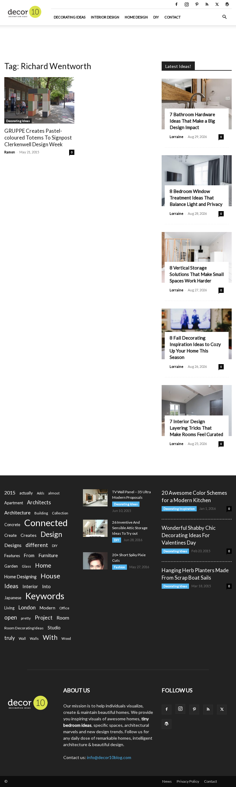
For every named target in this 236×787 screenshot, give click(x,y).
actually (26, 492)
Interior (30, 586)
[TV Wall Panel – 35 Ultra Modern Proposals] (95, 497)
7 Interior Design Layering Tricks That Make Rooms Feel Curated (196, 428)
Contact (172, 17)
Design (51, 534)
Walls (34, 638)
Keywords (44, 596)
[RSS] (206, 4)
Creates (29, 535)
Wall (22, 638)
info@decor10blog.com (109, 757)
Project (44, 617)
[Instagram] (186, 4)
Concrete (12, 524)
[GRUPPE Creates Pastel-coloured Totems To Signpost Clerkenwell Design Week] (39, 100)
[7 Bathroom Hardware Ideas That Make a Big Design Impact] (197, 104)
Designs (13, 545)
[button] (224, 17)
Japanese (12, 597)
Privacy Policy (188, 781)
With (50, 637)
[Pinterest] (196, 4)
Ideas (11, 586)
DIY (156, 17)
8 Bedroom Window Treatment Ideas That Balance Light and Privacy (196, 197)
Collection (60, 513)
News (167, 781)
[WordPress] (227, 4)
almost (54, 493)
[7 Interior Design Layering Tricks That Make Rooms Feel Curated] (197, 410)
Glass (26, 566)
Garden (11, 566)
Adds (40, 493)
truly (9, 638)
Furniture (48, 555)
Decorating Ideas (69, 17)
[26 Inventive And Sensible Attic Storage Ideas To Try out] (95, 528)
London (27, 607)
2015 (9, 492)
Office (64, 608)
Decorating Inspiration (179, 508)
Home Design (136, 17)
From (29, 555)
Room (63, 617)
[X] (217, 4)
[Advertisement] (118, 39)
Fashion (119, 567)
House (50, 576)
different (37, 545)
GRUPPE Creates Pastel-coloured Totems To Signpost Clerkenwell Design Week (38, 138)
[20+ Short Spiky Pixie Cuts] (95, 560)
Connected (46, 522)
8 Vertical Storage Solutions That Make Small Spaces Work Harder (197, 274)
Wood (66, 638)
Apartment (13, 502)
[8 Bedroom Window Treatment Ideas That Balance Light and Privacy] (197, 180)
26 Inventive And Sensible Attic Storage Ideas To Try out (130, 528)
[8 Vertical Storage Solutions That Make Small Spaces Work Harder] (197, 257)
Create (10, 535)
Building (41, 513)
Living (9, 607)
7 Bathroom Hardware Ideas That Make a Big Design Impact (192, 121)
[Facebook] (176, 4)
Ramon (9, 152)
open (10, 617)
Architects (39, 502)
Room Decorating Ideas (24, 628)
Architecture (17, 512)
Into (46, 586)
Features (12, 555)
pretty (26, 618)
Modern (47, 607)
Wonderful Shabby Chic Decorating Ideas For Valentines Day (188, 535)
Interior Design (105, 17)
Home (43, 565)
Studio (54, 627)
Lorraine (176, 137)
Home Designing (20, 576)
